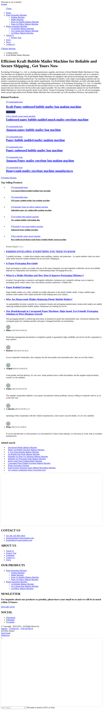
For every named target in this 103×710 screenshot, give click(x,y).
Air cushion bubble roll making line (25, 220)
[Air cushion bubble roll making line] (25, 217)
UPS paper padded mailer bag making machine (30, 200)
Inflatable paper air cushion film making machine (31, 210)
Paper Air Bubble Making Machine (25, 22)
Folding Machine (18, 17)
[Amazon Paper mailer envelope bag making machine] (14, 157)
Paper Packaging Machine (16, 15)
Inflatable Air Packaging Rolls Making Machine (27, 459)
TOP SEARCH (27, 629)
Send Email (5, 633)
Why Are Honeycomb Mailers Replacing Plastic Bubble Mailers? (39, 299)
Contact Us (10, 44)
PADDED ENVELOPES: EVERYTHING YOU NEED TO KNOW (40, 251)
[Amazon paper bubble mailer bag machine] (14, 126)
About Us (10, 35)
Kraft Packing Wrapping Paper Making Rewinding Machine (32, 468)
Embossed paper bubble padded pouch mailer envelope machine (47, 119)
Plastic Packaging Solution (18, 465)
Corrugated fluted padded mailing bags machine (31, 191)
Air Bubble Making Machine (22, 29)
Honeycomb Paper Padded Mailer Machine (25, 461)
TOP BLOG (14, 629)
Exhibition (10, 555)
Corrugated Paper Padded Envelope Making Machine (29, 463)
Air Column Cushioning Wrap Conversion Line (27, 470)
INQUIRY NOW (8, 607)
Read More (10, 112)
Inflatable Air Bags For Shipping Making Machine (28, 456)
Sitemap (4, 629)
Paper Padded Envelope (18, 287)
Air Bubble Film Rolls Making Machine (24, 454)
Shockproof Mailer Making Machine (22, 447)
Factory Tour (16, 38)
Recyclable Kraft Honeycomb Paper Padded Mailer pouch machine (38, 240)
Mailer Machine (17, 20)
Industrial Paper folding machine (24, 230)
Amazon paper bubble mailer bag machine (33, 129)
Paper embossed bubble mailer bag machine (34, 150)
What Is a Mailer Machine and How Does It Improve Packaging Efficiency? (45, 275)
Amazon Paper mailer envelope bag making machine (40, 160)
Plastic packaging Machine (16, 26)
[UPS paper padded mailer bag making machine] (19, 197)
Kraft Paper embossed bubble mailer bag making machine (43, 106)
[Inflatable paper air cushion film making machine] (29, 207)
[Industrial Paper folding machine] (27, 226)
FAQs (8, 40)
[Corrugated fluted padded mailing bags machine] (19, 187)
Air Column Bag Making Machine (24, 31)
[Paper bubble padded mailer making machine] (14, 137)
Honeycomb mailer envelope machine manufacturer (39, 170)
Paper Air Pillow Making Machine (24, 24)
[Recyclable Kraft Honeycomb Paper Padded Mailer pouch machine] (25, 236)
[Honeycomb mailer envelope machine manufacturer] (14, 167)
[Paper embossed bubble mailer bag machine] (14, 147)
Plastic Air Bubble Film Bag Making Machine (26, 450)
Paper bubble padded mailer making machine (35, 140)
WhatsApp (5, 635)
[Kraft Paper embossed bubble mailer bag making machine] (14, 102)
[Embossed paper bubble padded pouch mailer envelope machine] (20, 116)
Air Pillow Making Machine (22, 33)
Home (8, 13)
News (8, 42)
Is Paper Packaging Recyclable (22, 263)
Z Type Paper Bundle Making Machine (23, 452)
